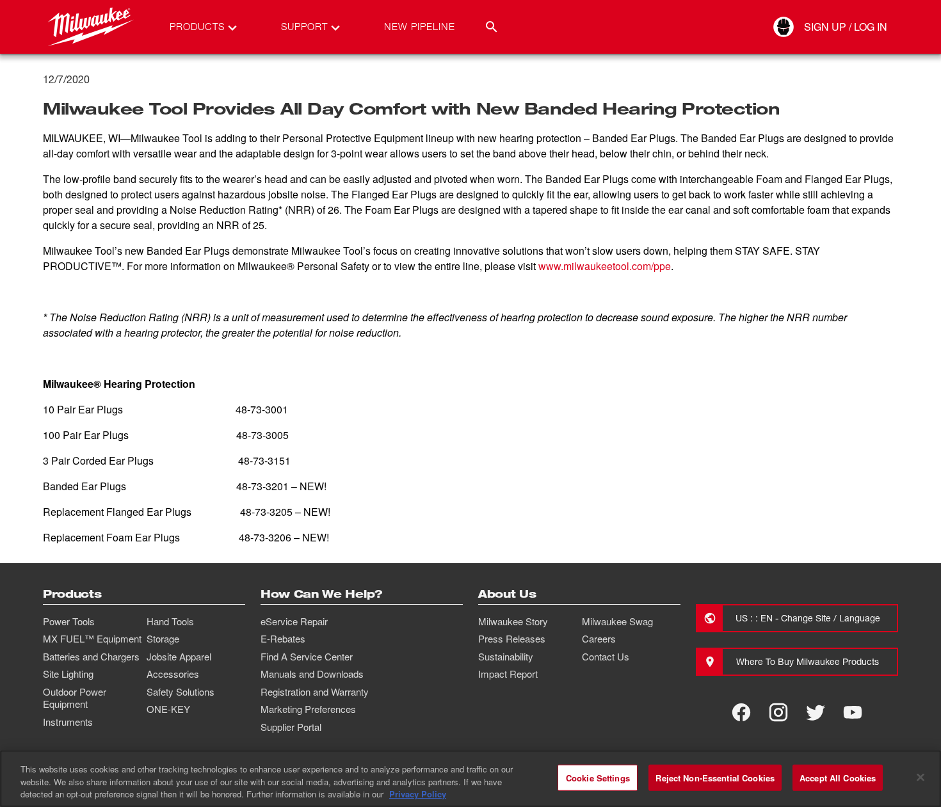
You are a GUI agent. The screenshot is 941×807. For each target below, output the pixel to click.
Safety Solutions (180, 691)
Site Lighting (68, 673)
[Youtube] (853, 712)
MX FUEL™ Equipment (92, 638)
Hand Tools (170, 621)
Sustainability (505, 656)
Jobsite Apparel (179, 656)
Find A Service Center (307, 656)
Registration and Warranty (315, 691)
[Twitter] (815, 712)
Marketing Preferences (308, 709)
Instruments (68, 721)
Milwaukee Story (513, 621)
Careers (599, 638)
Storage (163, 638)
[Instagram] (778, 712)
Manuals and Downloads (312, 673)
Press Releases (511, 638)
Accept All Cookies (838, 777)
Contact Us (605, 656)
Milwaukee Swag (617, 621)
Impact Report (508, 673)
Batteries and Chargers (91, 656)
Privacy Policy (417, 794)
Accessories (173, 673)
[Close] (920, 777)
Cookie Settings (598, 777)
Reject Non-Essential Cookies (715, 777)
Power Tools (69, 621)
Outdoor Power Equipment (74, 698)
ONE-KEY (168, 709)
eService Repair (294, 621)
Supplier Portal (291, 727)
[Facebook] (741, 712)
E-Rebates (283, 638)
